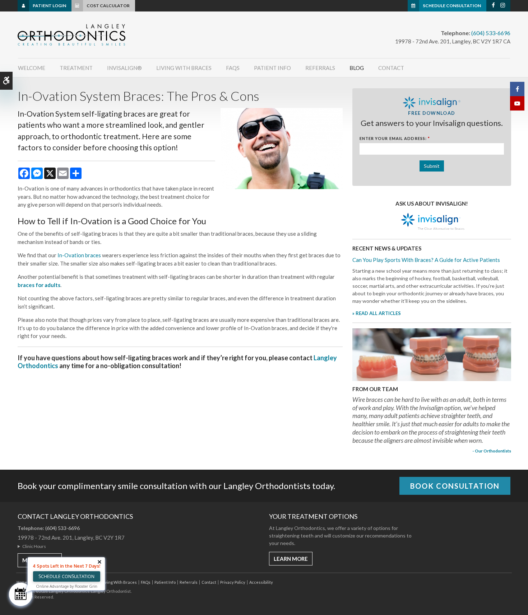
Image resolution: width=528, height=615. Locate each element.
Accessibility (261, 582)
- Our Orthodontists (491, 450)
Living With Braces (119, 582)
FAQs (145, 582)
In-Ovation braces (79, 255)
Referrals (320, 68)
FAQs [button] (233, 68)
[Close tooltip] (99, 561)
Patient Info (165, 582)
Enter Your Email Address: (395, 138)
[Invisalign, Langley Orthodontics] (431, 222)
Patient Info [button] (272, 68)
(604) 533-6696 (490, 32)
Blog (356, 68)
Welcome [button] (31, 68)
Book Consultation (455, 486)
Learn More (291, 558)
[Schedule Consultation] (20, 594)
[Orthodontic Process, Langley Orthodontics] (431, 354)
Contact (391, 68)
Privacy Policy (232, 582)
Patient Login (49, 5)
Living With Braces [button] (184, 68)
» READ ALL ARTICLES (376, 313)
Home (22, 582)
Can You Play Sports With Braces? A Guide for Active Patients (426, 260)
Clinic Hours (34, 546)
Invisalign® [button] (124, 68)
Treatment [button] (76, 68)
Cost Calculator (108, 5)
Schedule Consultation (452, 5)
